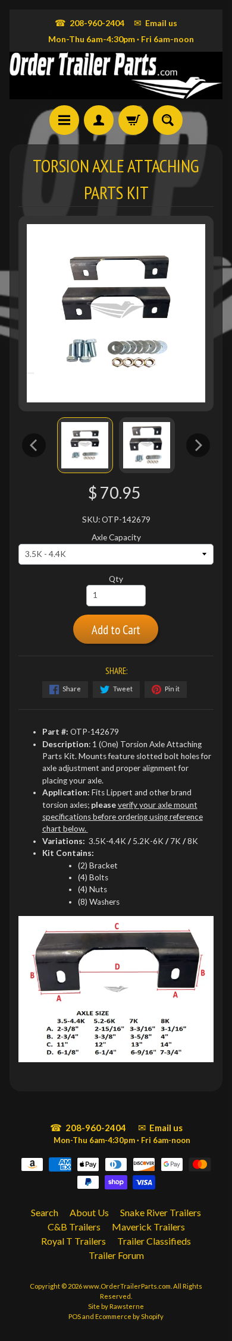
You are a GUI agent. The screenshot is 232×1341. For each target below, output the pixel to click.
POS (74, 1316)
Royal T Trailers (73, 1240)
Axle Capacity (116, 537)
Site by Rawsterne (116, 1306)
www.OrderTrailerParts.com (127, 1286)
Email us (155, 22)
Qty (116, 579)
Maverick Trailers (148, 1226)
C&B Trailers (74, 1226)
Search (44, 1212)
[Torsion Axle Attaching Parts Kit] (85, 445)
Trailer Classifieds (154, 1240)
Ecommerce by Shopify (129, 1316)
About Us (89, 1212)
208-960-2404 (89, 22)
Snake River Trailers (160, 1212)
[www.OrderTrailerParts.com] (116, 75)
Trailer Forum (116, 1255)
